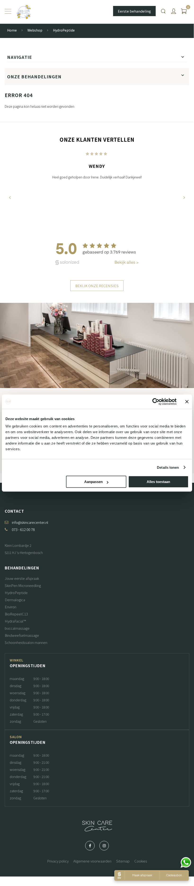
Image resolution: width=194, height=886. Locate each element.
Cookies (140, 860)
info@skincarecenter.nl (30, 522)
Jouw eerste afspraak (22, 578)
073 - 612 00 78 (23, 529)
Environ (10, 606)
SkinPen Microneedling (23, 585)
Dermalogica (15, 599)
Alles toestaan (158, 482)
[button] (89, 231)
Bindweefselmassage (22, 635)
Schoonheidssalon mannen (26, 642)
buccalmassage (17, 628)
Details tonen (168, 467)
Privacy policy (58, 860)
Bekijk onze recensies (97, 285)
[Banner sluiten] (187, 401)
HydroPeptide (16, 592)
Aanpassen (93, 482)
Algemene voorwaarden (92, 860)
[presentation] (10, 197)
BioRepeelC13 (16, 613)
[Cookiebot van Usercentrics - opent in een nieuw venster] (155, 401)
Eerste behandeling (134, 11)
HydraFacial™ (15, 621)
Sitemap (123, 860)
